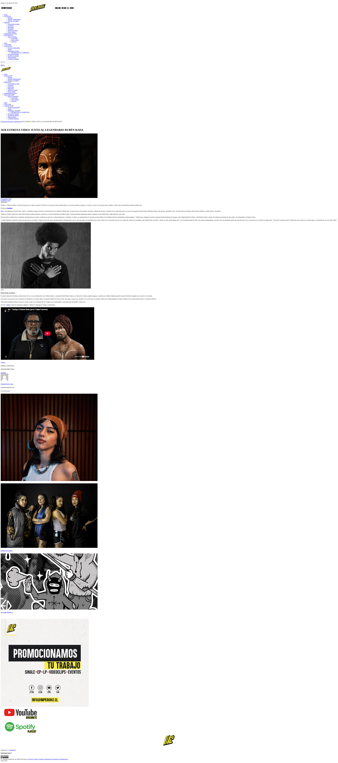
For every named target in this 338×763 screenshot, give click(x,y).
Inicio (2, 121)
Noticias (6, 121)
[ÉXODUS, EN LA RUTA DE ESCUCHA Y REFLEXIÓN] (49, 547)
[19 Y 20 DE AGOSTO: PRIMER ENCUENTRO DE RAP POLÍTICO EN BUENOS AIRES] (49, 609)
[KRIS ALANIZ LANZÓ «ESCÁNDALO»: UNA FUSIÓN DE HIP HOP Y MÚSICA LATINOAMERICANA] (49, 480)
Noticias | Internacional (14, 121)
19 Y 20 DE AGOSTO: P (7, 612)
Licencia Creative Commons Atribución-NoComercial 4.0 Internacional (48, 759)
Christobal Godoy (6, 200)
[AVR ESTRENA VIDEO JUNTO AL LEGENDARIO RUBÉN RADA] (4, 380)
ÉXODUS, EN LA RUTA (7, 550)
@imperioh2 (12, 750)
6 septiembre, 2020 (6, 199)
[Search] (1, 64)
